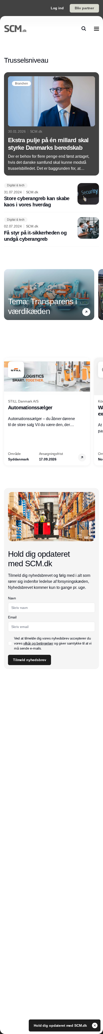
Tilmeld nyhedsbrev (29, 660)
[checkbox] (10, 643)
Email (12, 617)
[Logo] (15, 28)
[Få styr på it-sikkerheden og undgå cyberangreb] (51, 229)
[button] (86, 312)
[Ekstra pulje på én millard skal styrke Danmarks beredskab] (51, 124)
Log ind (57, 8)
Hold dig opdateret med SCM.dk (61, 1025)
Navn (12, 598)
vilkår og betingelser (38, 643)
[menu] (96, 28)
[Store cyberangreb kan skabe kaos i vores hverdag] (51, 195)
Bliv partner (84, 8)
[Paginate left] (8, 294)
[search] (84, 28)
